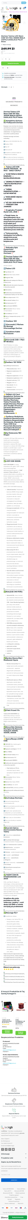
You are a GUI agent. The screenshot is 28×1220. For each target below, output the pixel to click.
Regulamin (17, 1199)
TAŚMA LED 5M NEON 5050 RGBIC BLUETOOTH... (7, 1021)
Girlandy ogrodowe (20, 1193)
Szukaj (24, 2)
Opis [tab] (14, 98)
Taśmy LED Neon (21, 1189)
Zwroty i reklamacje (10, 1203)
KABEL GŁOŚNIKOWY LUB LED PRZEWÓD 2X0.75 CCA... (20, 1022)
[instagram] (9, 1149)
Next (24, 22)
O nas (21, 1197)
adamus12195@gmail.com (9, 1050)
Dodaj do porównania (7, 68)
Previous (3, 22)
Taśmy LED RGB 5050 (8, 1189)
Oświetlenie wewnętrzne (11, 1197)
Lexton (17, 1018)
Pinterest (13, 87)
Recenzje (14, 105)
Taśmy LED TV (7, 1191)
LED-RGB (4, 1018)
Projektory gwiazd (14, 1195)
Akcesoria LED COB (7, 1193)
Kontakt (10, 1199)
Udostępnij (9, 87)
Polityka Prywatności (14, 1201)
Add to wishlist (3, 68)
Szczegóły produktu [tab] (14, 102)
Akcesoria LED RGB (19, 1191)
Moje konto (20, 1203)
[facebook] (2, 1149)
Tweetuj (11, 87)
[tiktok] (6, 1149)
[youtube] (13, 1149)
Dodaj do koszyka (13, 63)
